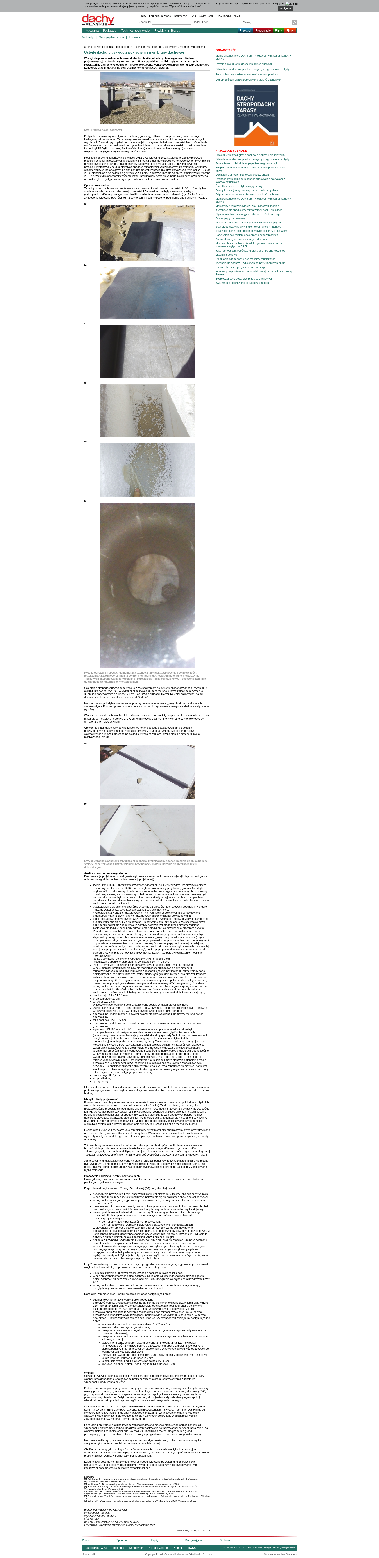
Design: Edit (88, 1554)
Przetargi (245, 30)
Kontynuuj (285, 8)
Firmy (290, 30)
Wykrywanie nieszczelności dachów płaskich (242, 282)
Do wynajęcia (193, 1540)
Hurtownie (135, 37)
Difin (244, 1547)
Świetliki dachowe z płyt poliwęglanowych (240, 186)
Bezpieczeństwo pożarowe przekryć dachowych (244, 278)
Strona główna (93, 46)
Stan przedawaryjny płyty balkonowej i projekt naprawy (248, 226)
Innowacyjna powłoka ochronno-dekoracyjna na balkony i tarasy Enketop (254, 273)
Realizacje (109, 30)
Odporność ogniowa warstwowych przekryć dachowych (248, 79)
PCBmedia (224, 16)
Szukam (225, 1540)
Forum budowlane (160, 16)
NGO (237, 16)
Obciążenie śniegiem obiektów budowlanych (242, 174)
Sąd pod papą (272, 214)
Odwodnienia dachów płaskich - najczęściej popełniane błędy (252, 69)
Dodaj (196, 22)
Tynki (193, 16)
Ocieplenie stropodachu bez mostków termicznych (245, 259)
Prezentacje (263, 30)
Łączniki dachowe (226, 254)
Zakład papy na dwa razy (230, 218)
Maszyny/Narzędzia (111, 37)
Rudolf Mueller (255, 1547)
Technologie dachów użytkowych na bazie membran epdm (250, 263)
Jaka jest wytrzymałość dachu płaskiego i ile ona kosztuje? (250, 250)
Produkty (160, 30)
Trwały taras (223, 163)
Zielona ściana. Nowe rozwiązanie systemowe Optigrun (249, 222)
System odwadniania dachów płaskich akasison (244, 64)
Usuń (205, 22)
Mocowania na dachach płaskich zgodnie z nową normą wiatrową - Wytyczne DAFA (249, 245)
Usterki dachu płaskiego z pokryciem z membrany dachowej (169, 46)
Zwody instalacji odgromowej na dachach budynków (247, 190)
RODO (192, 1547)
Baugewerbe (288, 1547)
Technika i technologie (135, 30)
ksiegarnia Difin (272, 1547)
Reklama (118, 1547)
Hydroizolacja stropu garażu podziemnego (241, 267)
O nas (105, 1547)
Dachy (142, 16)
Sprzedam (122, 1540)
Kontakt (179, 1547)
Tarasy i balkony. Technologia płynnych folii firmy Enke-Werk (251, 230)
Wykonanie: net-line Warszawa (280, 1554)
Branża (175, 30)
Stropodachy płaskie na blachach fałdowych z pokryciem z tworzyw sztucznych (250, 180)
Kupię (154, 1540)
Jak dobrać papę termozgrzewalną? (255, 163)
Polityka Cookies (158, 1547)
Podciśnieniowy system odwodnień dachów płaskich (247, 74)
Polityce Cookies (190, 6)
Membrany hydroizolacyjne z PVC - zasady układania (247, 205)
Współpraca (136, 1547)
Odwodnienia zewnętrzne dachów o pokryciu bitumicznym (250, 155)
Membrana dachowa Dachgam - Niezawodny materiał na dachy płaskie (253, 57)
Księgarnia (92, 30)
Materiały (88, 37)
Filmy (278, 30)
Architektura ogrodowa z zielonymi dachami (242, 239)
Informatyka (181, 16)
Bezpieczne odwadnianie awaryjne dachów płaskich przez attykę (250, 169)
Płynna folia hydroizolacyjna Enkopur (238, 214)
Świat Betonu (207, 16)
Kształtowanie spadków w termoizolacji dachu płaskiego (249, 210)
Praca (85, 1540)
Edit (238, 1547)
